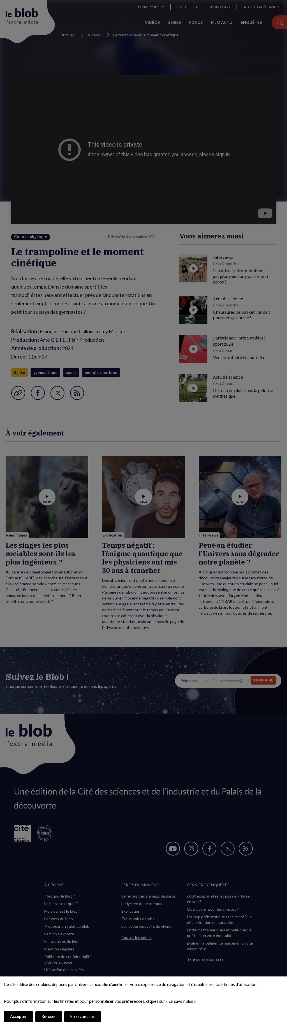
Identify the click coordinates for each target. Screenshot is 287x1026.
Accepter (18, 1016)
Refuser (48, 1016)
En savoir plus (82, 1016)
